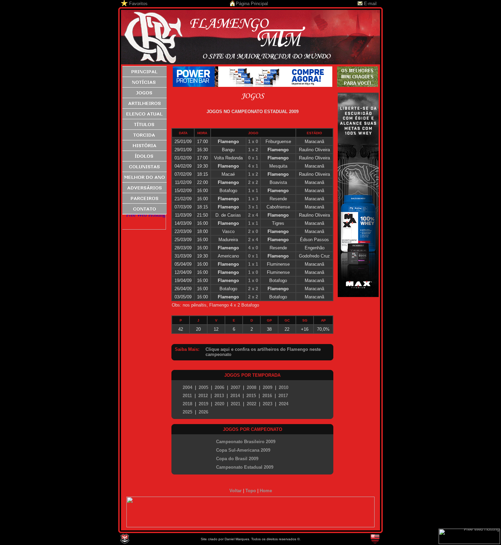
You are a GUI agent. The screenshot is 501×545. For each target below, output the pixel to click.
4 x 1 (253, 166)
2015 (251, 395)
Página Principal (252, 3)
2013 (219, 395)
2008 (251, 387)
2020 (219, 403)
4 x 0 (253, 247)
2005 (203, 387)
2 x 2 (253, 182)
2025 (187, 412)
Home (266, 490)
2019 (203, 403)
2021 (235, 403)
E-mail (370, 3)
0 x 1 (253, 157)
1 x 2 (253, 149)
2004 (187, 387)
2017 (283, 395)
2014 (235, 395)
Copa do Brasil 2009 (237, 458)
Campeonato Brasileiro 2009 (245, 441)
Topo (250, 490)
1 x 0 (253, 141)
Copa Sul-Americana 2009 (243, 450)
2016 (267, 395)
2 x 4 (253, 215)
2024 (283, 403)
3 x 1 (253, 206)
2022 (251, 403)
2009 (267, 387)
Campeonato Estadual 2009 (244, 467)
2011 (187, 395)
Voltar (235, 490)
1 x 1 (253, 190)
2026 (203, 412)
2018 (187, 403)
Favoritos (138, 3)
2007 (235, 387)
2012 (203, 395)
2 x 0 (253, 231)
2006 (219, 387)
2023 (267, 403)
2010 (283, 387)
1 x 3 (253, 198)
